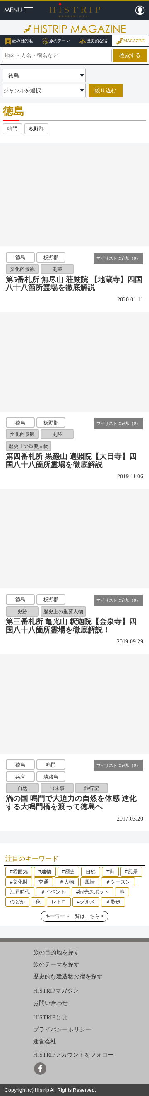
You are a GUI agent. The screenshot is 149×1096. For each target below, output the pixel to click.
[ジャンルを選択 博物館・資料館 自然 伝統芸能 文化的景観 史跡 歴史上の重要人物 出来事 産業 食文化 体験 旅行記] (44, 90)
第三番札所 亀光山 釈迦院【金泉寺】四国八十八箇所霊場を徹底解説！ (71, 625)
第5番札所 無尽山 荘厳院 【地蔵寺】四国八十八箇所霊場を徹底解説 (74, 283)
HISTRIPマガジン (56, 991)
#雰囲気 (19, 871)
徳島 (20, 257)
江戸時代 (20, 892)
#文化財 (19, 882)
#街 (110, 871)
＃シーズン (118, 882)
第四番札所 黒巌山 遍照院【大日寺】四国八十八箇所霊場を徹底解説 (71, 460)
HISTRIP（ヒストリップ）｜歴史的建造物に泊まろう (74, 10)
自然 (22, 788)
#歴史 (68, 871)
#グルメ (86, 902)
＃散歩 (113, 902)
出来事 (57, 788)
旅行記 (91, 788)
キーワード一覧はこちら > (74, 916)
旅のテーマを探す (56, 964)
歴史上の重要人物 (28, 446)
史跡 (57, 269)
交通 (43, 882)
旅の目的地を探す (56, 952)
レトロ (58, 902)
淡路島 (50, 776)
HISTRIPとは (50, 1017)
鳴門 (12, 129)
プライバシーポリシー (62, 1029)
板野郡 (36, 129)
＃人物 (66, 882)
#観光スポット (92, 892)
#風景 (131, 871)
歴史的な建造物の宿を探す (68, 976)
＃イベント (53, 892)
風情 (90, 882)
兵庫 (20, 776)
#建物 (44, 871)
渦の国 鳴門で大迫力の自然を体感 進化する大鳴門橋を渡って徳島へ (71, 802)
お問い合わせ (50, 1003)
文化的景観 (22, 269)
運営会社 (44, 1041)
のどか (17, 902)
